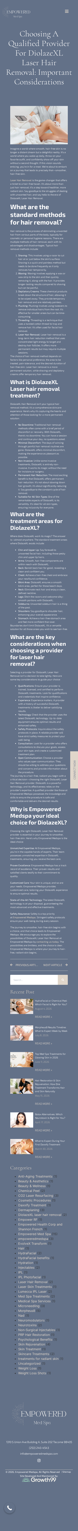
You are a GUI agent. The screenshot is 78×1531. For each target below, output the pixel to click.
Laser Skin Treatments (35, 1287)
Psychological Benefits (35, 1339)
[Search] (63, 980)
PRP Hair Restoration (34, 1335)
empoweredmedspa (33, 1239)
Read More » (43, 1016)
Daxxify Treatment (32, 1205)
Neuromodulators (31, 1320)
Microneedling (29, 1306)
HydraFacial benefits (33, 1258)
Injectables (26, 1268)
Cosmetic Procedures (34, 1200)
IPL (20, 1272)
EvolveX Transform (32, 1244)
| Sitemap (66, 1471)
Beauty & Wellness (32, 1186)
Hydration (25, 1263)
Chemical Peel (29, 1191)
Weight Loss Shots (32, 1373)
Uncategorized (29, 1363)
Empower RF (27, 1220)
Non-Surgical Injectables (36, 1330)
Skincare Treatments (33, 1354)
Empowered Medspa (24, 917)
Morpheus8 (26, 1311)
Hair (21, 1248)
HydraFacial (27, 1253)
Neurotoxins (27, 1325)
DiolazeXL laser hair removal (39, 1215)
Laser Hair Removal (21, 180)
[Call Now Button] (9, 1507)
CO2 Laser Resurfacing (35, 1196)
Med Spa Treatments (34, 1296)
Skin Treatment (29, 1349)
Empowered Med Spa (34, 1234)
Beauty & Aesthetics (33, 1181)
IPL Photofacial (29, 1277)
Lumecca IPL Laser (32, 1291)
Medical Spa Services (34, 1301)
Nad (21, 1315)
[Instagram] (39, 1460)
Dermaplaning (28, 1210)
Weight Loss (27, 1368)
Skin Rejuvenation (31, 1344)
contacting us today (47, 941)
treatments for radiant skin (38, 1359)
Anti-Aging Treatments (35, 1176)
